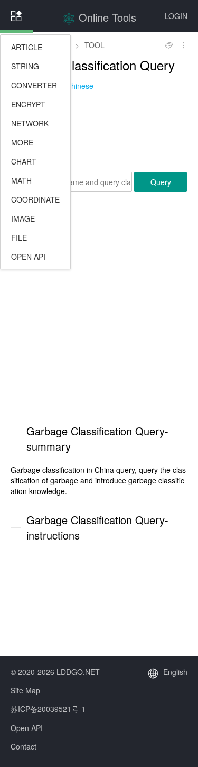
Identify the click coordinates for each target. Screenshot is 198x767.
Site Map (25, 690)
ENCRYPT (28, 104)
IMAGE (23, 218)
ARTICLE (26, 47)
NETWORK (30, 123)
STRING (25, 66)
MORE (22, 142)
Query (160, 182)
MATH (21, 180)
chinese (80, 85)
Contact (23, 746)
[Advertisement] (99, 135)
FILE (19, 237)
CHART (23, 161)
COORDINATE (35, 199)
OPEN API (28, 256)
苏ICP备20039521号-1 (48, 709)
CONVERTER (34, 85)
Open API (27, 728)
